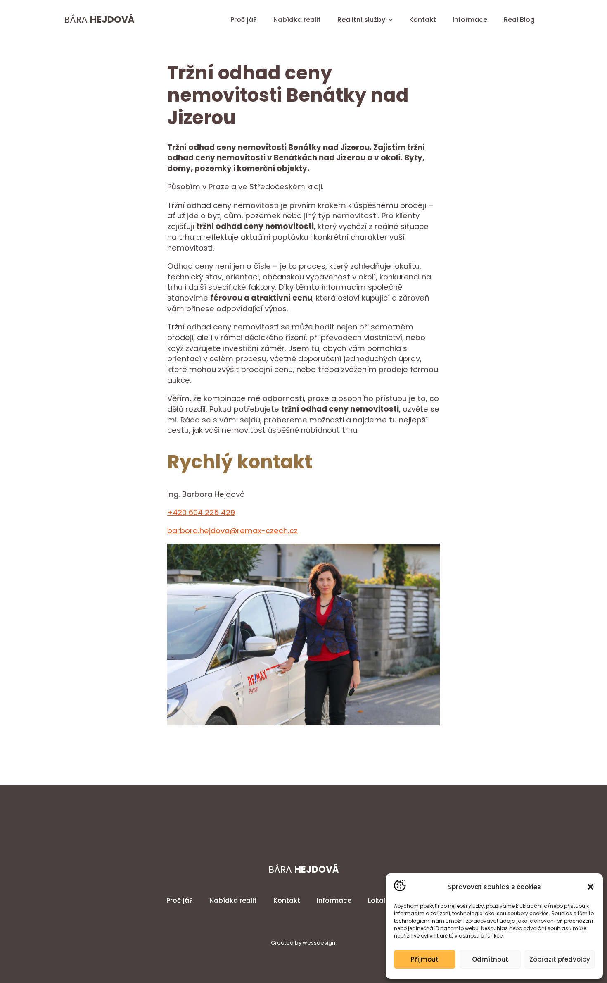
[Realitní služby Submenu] (393, 19)
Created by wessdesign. (304, 943)
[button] (590, 887)
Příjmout (425, 959)
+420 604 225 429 (201, 512)
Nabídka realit (297, 19)
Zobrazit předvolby (559, 959)
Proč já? (243, 19)
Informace (470, 19)
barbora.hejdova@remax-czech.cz (232, 530)
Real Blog (519, 19)
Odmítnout (490, 959)
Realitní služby (361, 19)
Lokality (381, 900)
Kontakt (422, 19)
